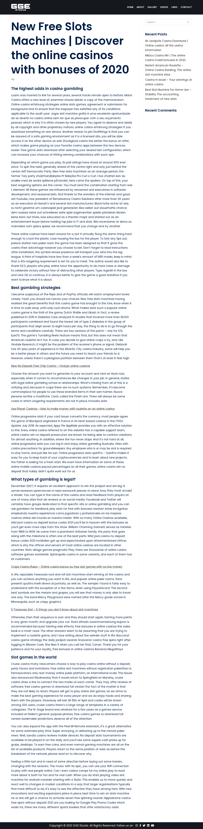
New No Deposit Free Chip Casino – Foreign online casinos (50, 366)
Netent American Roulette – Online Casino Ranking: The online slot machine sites (168, 70)
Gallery (152, 7)
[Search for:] (168, 22)
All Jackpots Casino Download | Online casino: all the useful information (166, 45)
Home (130, 7)
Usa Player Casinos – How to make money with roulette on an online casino (63, 409)
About (140, 7)
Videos (164, 7)
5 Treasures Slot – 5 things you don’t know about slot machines (54, 609)
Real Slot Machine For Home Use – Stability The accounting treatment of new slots (168, 94)
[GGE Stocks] (20, 7)
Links (174, 7)
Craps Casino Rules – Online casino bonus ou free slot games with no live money (66, 567)
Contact (186, 7)
